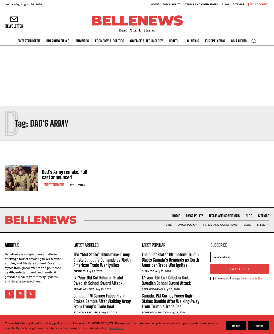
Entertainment (54, 185)
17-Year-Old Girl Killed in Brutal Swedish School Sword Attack (98, 280)
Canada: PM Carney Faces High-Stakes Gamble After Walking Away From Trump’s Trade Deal (102, 301)
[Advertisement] (137, 76)
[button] (253, 41)
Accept (258, 325)
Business (79, 271)
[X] (30, 294)
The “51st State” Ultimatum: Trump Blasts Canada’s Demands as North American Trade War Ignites (102, 260)
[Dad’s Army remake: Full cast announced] (21, 178)
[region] (137, 324)
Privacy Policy (254, 278)
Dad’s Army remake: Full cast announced (64, 174)
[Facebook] (9, 294)
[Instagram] (20, 294)
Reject (236, 325)
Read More (116, 328)
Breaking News (83, 289)
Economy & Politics (86, 312)
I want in (237, 268)
